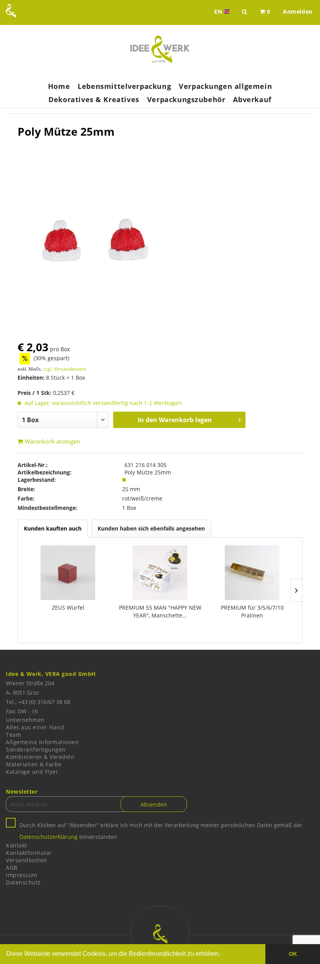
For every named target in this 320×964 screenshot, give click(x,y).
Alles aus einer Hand (35, 727)
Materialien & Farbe (34, 764)
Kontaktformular (29, 852)
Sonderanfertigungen (36, 749)
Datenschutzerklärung (49, 836)
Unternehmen (25, 719)
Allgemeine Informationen (42, 742)
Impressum (21, 875)
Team (13, 734)
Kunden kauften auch (53, 528)
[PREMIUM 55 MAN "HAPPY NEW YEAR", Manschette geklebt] (160, 572)
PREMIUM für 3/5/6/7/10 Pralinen (252, 611)
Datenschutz (23, 882)
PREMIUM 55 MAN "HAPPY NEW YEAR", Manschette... (160, 611)
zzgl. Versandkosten (64, 369)
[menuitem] (265, 11)
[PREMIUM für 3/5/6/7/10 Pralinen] (252, 572)
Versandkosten (26, 860)
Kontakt (16, 845)
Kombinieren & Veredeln (40, 757)
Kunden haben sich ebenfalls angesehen (151, 528)
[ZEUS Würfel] (68, 572)
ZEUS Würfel (68, 607)
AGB (12, 867)
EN (222, 12)
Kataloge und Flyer (32, 771)
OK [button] (293, 954)
